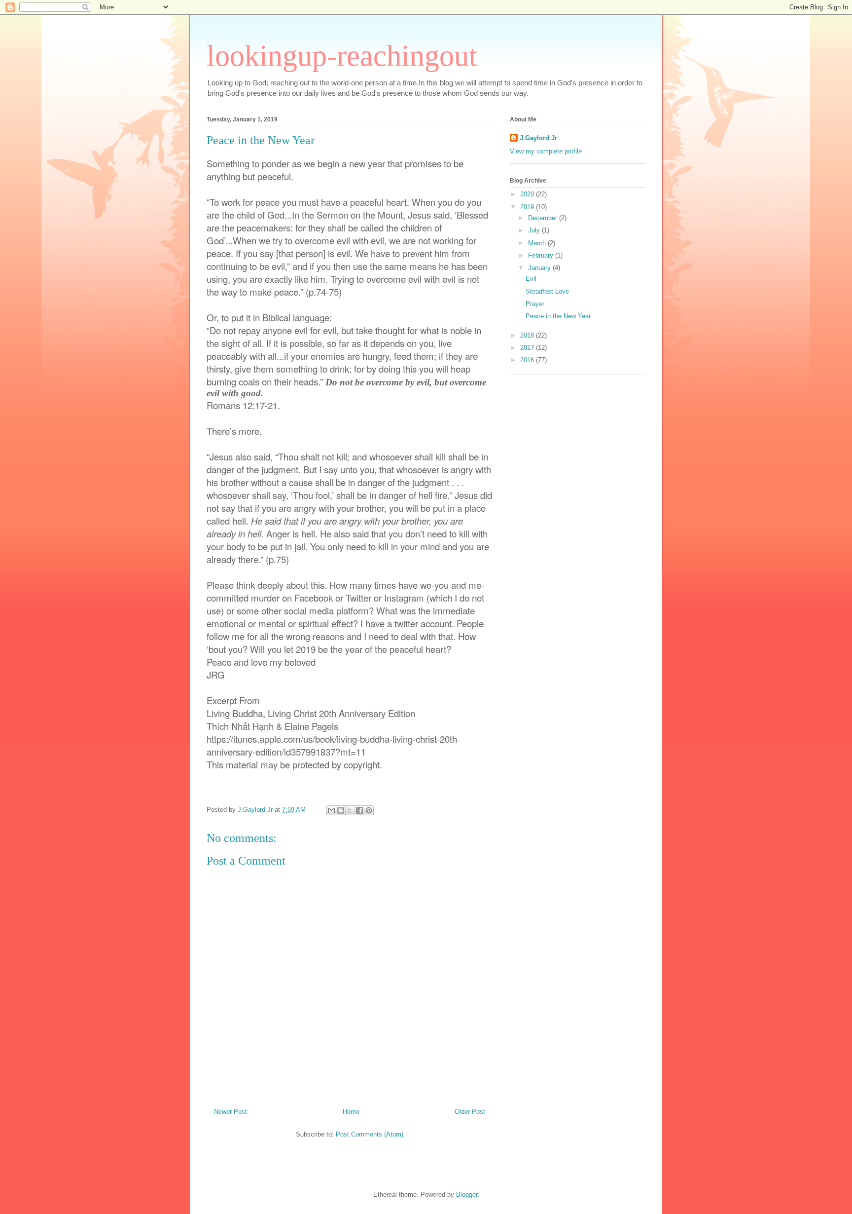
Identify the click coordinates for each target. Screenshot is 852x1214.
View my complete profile (546, 151)
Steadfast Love (547, 291)
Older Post (470, 1111)
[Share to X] (350, 810)
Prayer (535, 303)
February (541, 255)
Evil (531, 278)
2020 (528, 194)
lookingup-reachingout (342, 55)
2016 (528, 360)
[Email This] (331, 810)
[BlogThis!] (341, 810)
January (540, 267)
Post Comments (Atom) (369, 1134)
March (538, 243)
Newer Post (230, 1111)
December (543, 218)
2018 (528, 335)
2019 (528, 207)
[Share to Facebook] (359, 810)
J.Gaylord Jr (538, 138)
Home (351, 1111)
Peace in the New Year (558, 316)
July (535, 230)
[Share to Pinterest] (369, 810)
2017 (528, 347)
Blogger (466, 1194)
